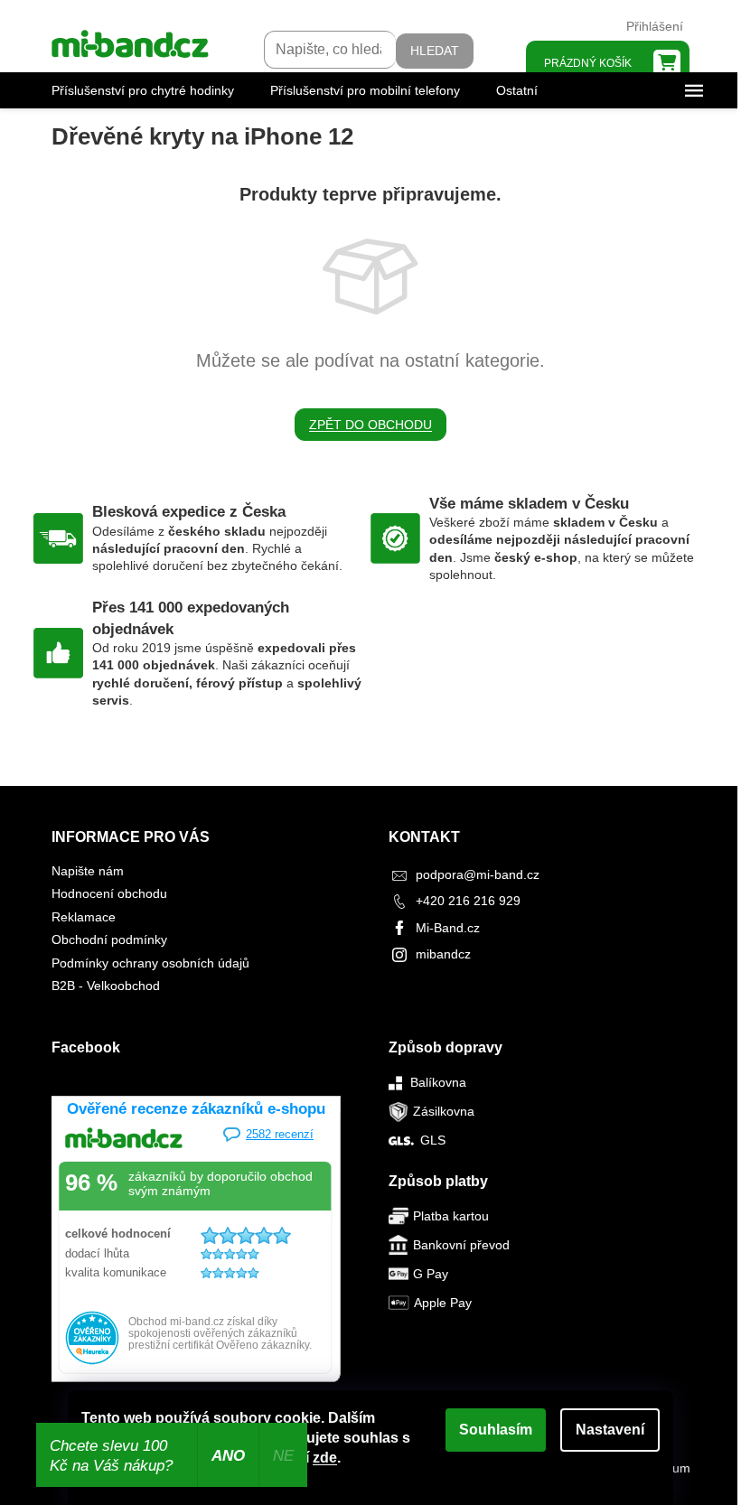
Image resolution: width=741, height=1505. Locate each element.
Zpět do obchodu (370, 424)
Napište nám (88, 871)
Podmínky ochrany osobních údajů (150, 963)
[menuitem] (142, 90)
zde (325, 1457)
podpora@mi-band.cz (477, 874)
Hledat (434, 50)
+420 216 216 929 (468, 900)
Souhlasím (495, 1429)
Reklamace (84, 917)
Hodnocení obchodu (109, 893)
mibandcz (443, 954)
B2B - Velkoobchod (106, 985)
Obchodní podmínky (109, 939)
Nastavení (610, 1429)
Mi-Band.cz (448, 928)
